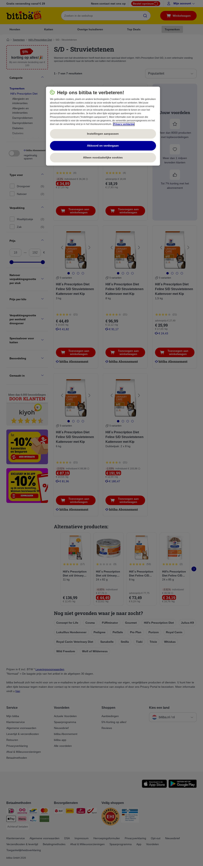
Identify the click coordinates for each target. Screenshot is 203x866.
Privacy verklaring (123, 124)
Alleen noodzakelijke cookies (103, 157)
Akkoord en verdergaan (103, 145)
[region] (103, 126)
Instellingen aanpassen (103, 133)
